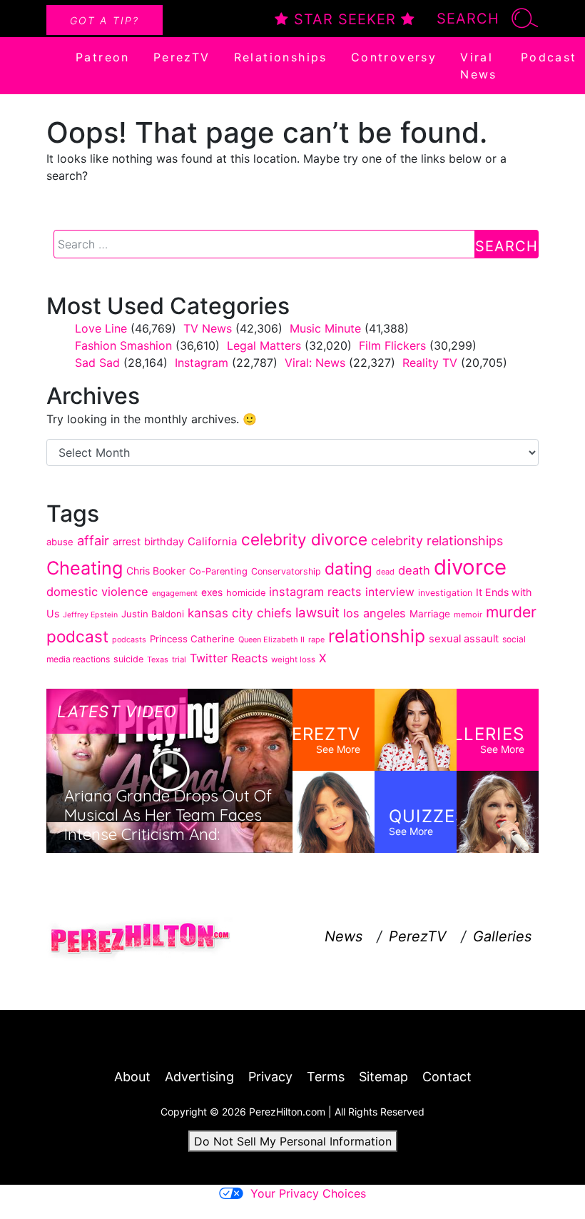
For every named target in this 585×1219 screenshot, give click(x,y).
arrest (127, 541)
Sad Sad (97, 362)
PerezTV (181, 57)
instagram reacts (315, 592)
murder (511, 612)
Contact (447, 1076)
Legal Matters (264, 345)
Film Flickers (392, 345)
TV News (207, 328)
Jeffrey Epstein (90, 614)
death (414, 570)
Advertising (199, 1076)
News (343, 936)
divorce (470, 567)
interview (389, 592)
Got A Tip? (104, 20)
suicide (128, 659)
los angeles (374, 613)
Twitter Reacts (229, 658)
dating (348, 568)
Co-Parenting (218, 571)
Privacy (270, 1076)
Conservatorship (286, 571)
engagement (175, 593)
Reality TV (429, 362)
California (213, 541)
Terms (326, 1076)
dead (385, 572)
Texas (157, 659)
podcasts (129, 639)
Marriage (430, 613)
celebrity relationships (437, 540)
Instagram (201, 362)
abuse (59, 541)
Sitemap (383, 1076)
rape (316, 639)
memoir (468, 614)
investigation (445, 592)
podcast (77, 636)
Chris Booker (155, 571)
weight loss (293, 659)
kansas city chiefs (240, 612)
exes (212, 592)
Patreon (103, 57)
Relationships (280, 57)
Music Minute (325, 328)
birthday (164, 541)
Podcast (549, 57)
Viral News (478, 65)
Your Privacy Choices (308, 1193)
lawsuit (317, 613)
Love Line (101, 328)
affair (93, 540)
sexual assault (464, 638)
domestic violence (97, 592)
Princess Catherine (192, 638)
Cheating (84, 568)
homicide (245, 592)
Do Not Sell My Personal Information (293, 1141)
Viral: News (315, 362)
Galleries (502, 936)
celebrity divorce (304, 539)
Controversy (394, 57)
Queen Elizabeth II (271, 639)
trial (179, 659)
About (132, 1076)
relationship (376, 636)
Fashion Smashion (123, 345)
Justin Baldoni (152, 613)
